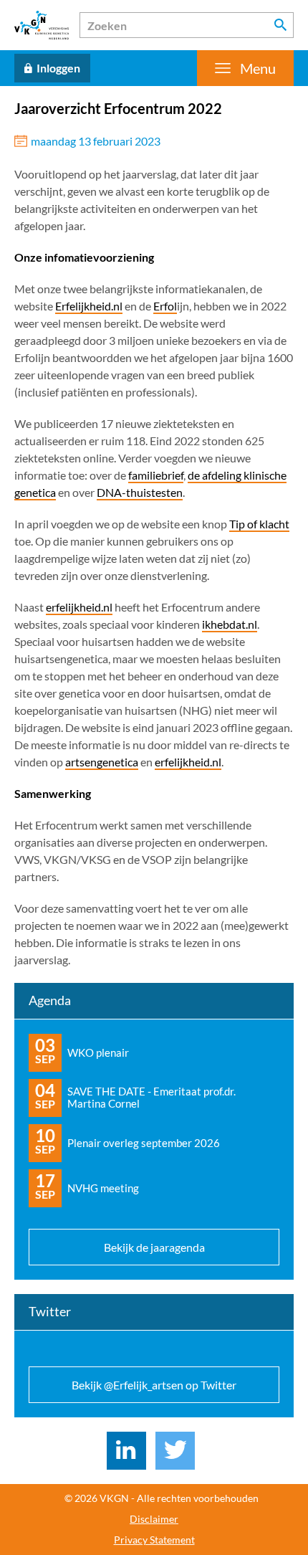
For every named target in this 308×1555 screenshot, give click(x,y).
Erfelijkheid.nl (88, 306)
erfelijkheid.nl (79, 607)
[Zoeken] (281, 25)
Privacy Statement (154, 1540)
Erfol (165, 306)
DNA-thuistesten (140, 492)
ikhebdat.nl (229, 624)
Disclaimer (154, 1519)
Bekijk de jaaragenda (154, 1247)
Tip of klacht (259, 524)
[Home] (41, 25)
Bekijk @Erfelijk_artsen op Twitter (154, 1385)
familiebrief (155, 475)
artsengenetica (101, 762)
